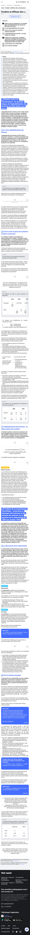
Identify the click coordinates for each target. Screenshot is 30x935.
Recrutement (16, 928)
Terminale (9, 5)
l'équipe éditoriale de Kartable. (17, 51)
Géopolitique (17, 5)
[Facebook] (12, 931)
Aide (9, 925)
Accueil (3, 5)
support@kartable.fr (8, 903)
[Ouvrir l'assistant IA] (27, 929)
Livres (14, 925)
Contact (3, 925)
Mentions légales (5, 928)
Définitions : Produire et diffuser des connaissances (22, 881)
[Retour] (2, 2)
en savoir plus (16, 860)
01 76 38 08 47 (22, 2)
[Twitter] (16, 931)
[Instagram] (20, 931)
